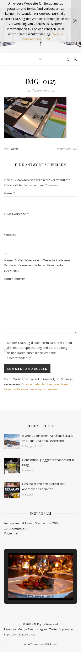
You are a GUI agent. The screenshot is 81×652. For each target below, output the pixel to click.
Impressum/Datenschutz (19, 634)
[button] (31, 588)
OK (48, 39)
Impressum (66, 629)
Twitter (53, 629)
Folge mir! (11, 533)
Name (9, 193)
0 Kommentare (67, 149)
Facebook (10, 629)
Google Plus (25, 629)
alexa (14, 148)
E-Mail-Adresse (16, 214)
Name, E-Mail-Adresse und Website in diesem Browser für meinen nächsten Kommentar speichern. (37, 265)
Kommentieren (15, 279)
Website (10, 234)
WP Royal (51, 644)
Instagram (41, 629)
